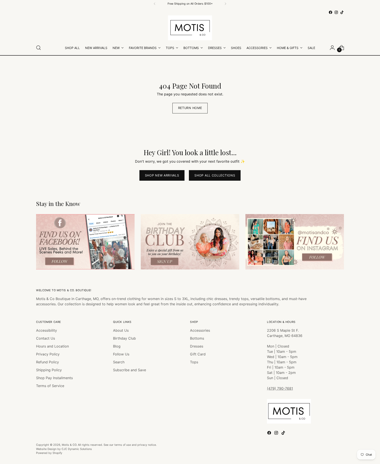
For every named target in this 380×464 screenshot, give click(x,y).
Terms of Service (50, 386)
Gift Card (198, 354)
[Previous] (154, 3)
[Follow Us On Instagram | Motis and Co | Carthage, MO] (294, 241)
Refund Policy (47, 362)
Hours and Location (52, 346)
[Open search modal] (38, 47)
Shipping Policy (49, 370)
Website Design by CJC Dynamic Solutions (64, 449)
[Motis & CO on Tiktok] (342, 12)
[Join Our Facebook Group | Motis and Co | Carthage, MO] (85, 241)
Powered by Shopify (49, 453)
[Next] (225, 3)
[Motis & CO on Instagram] (336, 12)
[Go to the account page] (332, 47)
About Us (121, 330)
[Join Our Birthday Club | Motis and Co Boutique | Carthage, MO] (190, 241)
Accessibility (46, 330)
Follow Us (121, 354)
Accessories (200, 330)
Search (118, 362)
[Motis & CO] (190, 27)
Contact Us (45, 338)
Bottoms (197, 338)
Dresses (196, 346)
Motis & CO (69, 444)
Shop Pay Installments (54, 378)
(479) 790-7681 (280, 388)
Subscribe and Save (129, 370)
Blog (117, 346)
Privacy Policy (48, 354)
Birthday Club (124, 338)
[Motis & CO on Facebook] (330, 12)
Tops (194, 362)
